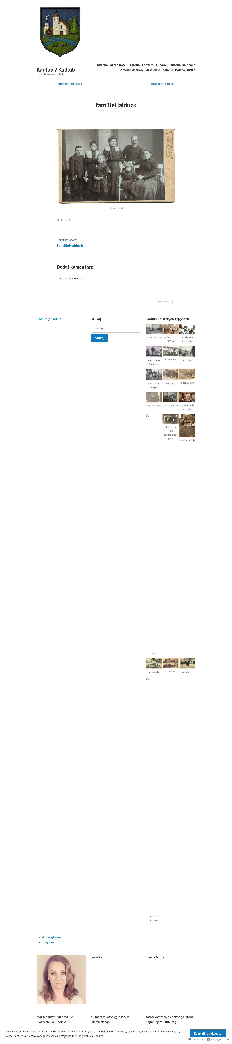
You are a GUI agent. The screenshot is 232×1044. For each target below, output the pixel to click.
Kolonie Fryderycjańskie (179, 70)
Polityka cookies (93, 1036)
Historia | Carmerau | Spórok (148, 65)
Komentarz (163, 301)
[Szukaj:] (116, 328)
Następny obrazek (163, 84)
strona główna (51, 937)
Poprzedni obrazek (69, 84)
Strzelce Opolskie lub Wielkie (139, 70)
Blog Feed (48, 942)
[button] (154, 333)
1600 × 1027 (64, 220)
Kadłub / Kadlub (56, 69)
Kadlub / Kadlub (49, 319)
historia (102, 65)
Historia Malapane (182, 65)
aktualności (118, 65)
